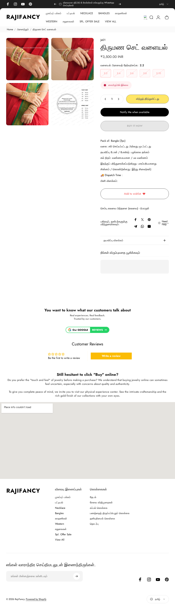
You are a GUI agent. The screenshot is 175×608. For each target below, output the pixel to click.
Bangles (59, 513)
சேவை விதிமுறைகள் (101, 502)
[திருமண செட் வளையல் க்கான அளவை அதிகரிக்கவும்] (119, 99)
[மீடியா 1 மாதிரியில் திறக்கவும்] (27, 59)
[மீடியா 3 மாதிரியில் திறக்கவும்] (27, 104)
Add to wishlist (132, 194)
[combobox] (164, 4)
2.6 (132, 73)
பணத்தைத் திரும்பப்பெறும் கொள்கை (110, 513)
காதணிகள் (61, 518)
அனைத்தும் (23, 29)
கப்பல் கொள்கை (98, 508)
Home (10, 29)
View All (59, 539)
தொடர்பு (94, 524)
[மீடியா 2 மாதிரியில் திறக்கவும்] (72, 59)
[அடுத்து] (120, 4)
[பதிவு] (76, 576)
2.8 (145, 73)
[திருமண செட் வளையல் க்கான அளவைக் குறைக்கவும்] (105, 99)
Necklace (60, 508)
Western (59, 524)
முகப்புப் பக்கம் (63, 497)
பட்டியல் (59, 502)
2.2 (105, 73)
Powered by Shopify (36, 599)
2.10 (158, 73)
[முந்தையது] (55, 4)
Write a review (111, 356)
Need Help (164, 223)
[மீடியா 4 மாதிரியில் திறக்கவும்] (72, 104)
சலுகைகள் (60, 529)
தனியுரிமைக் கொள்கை (102, 518)
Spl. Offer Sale (63, 534)
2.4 (118, 73)
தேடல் (93, 497)
